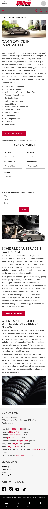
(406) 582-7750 (23, 440)
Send (24, 209)
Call (5, 196)
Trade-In (5, 472)
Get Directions (7, 423)
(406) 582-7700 (18, 443)
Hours (27, 429)
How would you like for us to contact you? (18, 192)
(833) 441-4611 (18, 429)
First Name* (7, 152)
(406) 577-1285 (15, 431)
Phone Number (31, 161)
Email (6, 203)
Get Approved (7, 469)
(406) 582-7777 (13, 437)
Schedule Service (13, 133)
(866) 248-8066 (13, 446)
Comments (6, 172)
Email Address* (9, 161)
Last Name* (30, 152)
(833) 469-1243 (15, 434)
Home (4, 17)
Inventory (5, 466)
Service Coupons (13, 313)
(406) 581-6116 (38, 449)
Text (6, 199)
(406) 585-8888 (22, 455)
